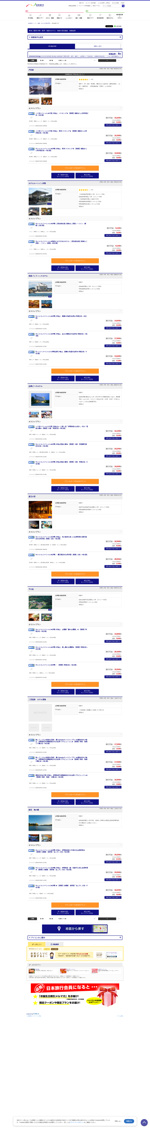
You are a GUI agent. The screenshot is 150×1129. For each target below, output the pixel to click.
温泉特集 (37, 969)
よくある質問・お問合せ (104, 2)
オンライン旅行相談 (91, 2)
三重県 (64, 56)
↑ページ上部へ (120, 1016)
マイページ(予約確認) (84, 5)
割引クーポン (96, 5)
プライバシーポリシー (77, 1122)
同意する (129, 1121)
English (122, 2)
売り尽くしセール (71, 969)
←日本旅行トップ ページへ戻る (34, 1016)
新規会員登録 (72, 5)
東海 (60, 56)
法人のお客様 (115, 2)
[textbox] (112, 6)
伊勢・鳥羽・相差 (72, 56)
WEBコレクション (102, 969)
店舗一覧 (81, 2)
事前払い (117, 56)
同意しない (118, 1121)
